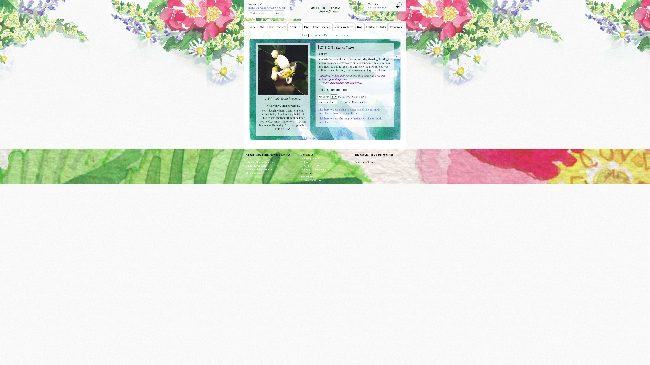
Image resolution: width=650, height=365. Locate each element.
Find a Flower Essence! (317, 27)
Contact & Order (376, 27)
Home (252, 27)
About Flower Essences (272, 27)
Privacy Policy (307, 176)
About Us (295, 27)
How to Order (253, 173)
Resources (396, 27)
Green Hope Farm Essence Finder (329, 35)
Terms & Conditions (310, 180)
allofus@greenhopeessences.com (267, 7)
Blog (359, 27)
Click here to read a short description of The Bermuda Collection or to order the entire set (349, 111)
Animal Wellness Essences (259, 169)
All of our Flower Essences (259, 162)
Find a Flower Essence (257, 165)
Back (304, 35)
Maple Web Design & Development (372, 158)
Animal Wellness (343, 27)
